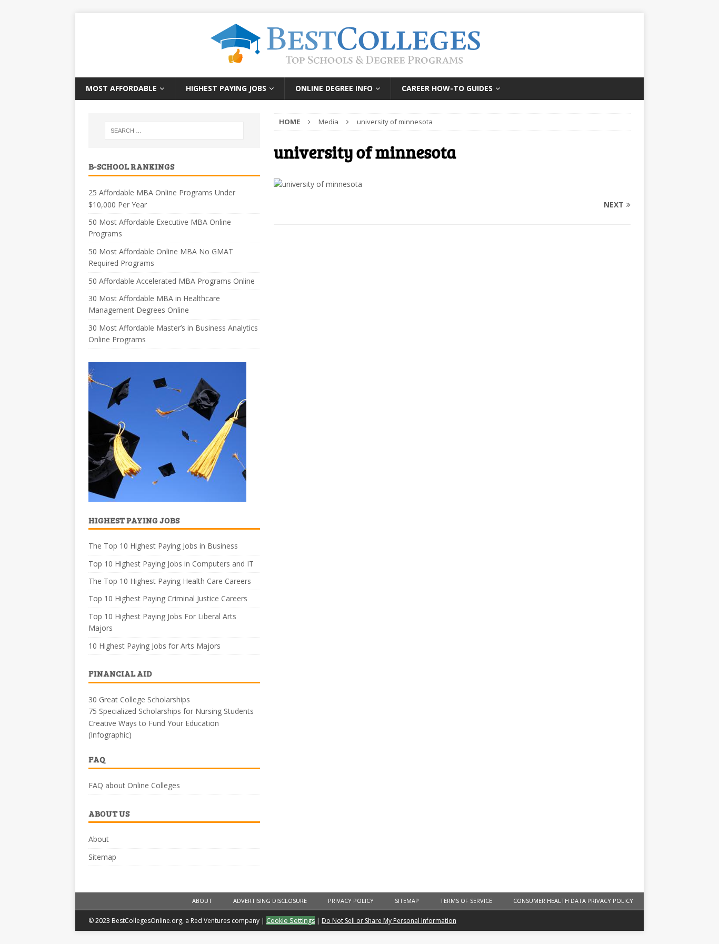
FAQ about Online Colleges (134, 785)
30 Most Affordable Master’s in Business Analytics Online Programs (173, 333)
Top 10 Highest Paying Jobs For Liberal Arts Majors (162, 622)
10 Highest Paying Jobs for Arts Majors (154, 646)
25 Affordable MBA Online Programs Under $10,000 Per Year (161, 198)
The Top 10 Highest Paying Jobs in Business (163, 546)
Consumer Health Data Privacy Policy (573, 901)
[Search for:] (174, 131)
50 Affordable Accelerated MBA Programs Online (171, 281)
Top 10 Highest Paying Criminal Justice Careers (167, 598)
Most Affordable (121, 88)
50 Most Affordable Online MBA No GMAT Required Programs (160, 257)
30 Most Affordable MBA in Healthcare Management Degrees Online (154, 304)
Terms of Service (466, 901)
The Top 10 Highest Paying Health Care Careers (169, 581)
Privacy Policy (351, 901)
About (98, 839)
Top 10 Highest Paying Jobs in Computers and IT (171, 564)
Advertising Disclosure (270, 901)
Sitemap (102, 857)
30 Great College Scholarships (139, 699)
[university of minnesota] (318, 184)
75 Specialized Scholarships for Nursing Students (171, 711)
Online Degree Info (334, 88)
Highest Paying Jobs (226, 88)
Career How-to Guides (447, 88)
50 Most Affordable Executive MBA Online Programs (159, 228)
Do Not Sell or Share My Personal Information (389, 920)
